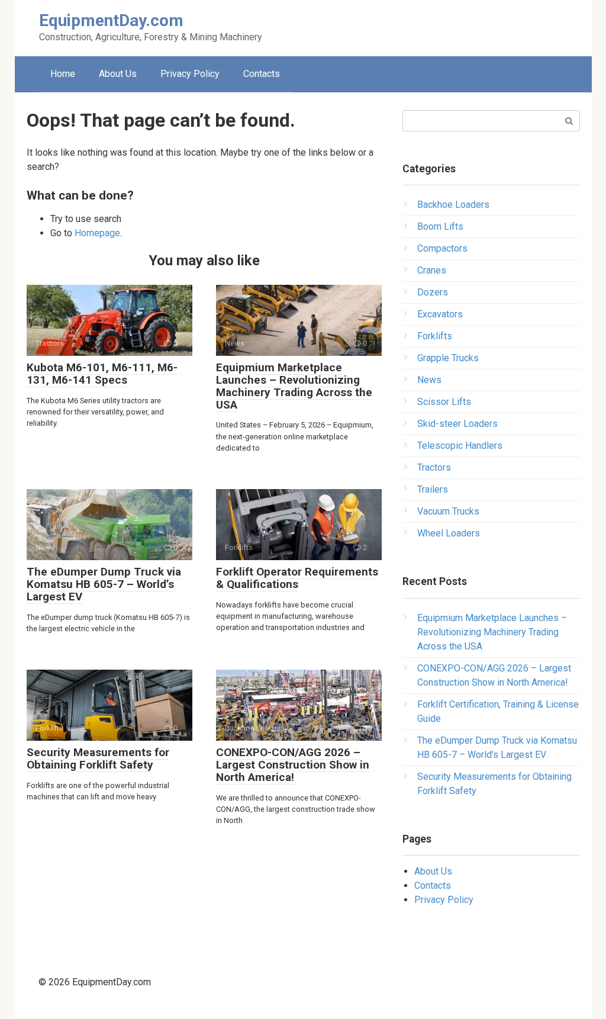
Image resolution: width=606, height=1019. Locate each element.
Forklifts (434, 336)
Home (62, 73)
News (429, 379)
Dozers (432, 292)
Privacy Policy (190, 73)
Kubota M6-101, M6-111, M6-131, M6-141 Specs (102, 374)
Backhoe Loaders (453, 204)
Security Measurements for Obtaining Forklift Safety (98, 758)
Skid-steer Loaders (457, 423)
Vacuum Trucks (448, 511)
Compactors (442, 248)
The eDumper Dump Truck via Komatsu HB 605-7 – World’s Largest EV (104, 584)
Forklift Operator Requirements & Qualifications (297, 578)
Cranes (431, 270)
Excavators (440, 314)
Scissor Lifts (444, 401)
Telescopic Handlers (459, 445)
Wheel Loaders (448, 533)
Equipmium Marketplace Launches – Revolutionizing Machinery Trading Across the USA (294, 386)
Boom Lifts (440, 226)
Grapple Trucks (448, 358)
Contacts (261, 73)
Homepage (97, 233)
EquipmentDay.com (111, 20)
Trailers (432, 489)
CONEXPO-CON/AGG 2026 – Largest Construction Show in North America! (292, 764)
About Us (118, 73)
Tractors (434, 467)
